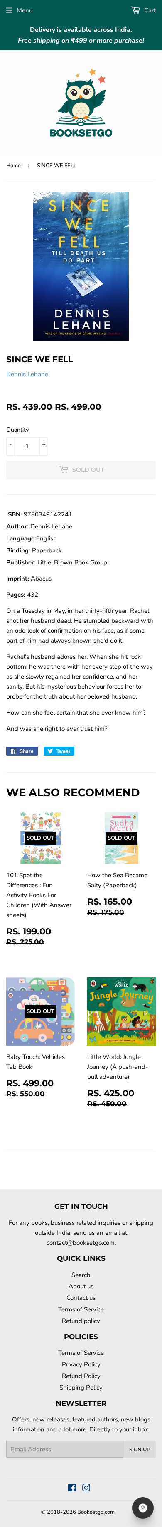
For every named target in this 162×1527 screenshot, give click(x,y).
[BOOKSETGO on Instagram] (86, 1489)
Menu (24, 10)
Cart (149, 10)
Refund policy (81, 1321)
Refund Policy (81, 1376)
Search (81, 1275)
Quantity (17, 430)
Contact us (81, 1298)
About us (81, 1286)
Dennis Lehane (27, 374)
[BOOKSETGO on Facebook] (72, 1489)
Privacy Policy (81, 1364)
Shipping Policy (81, 1387)
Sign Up (139, 1449)
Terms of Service (81, 1309)
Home (13, 165)
